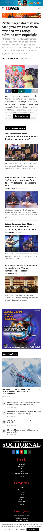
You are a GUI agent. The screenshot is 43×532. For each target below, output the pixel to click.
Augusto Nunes (11, 188)
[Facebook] (13, 452)
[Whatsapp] (25, 452)
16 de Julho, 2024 (26, 58)
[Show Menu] (3, 8)
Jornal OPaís (10, 232)
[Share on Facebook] (8, 91)
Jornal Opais (13, 58)
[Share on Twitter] (14, 91)
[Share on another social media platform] (35, 91)
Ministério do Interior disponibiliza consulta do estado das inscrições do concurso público (16, 392)
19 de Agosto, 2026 (20, 232)
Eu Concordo (33, 529)
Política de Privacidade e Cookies (14, 529)
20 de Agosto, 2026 (22, 142)
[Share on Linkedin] (28, 91)
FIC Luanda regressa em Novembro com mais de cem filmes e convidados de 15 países (21, 268)
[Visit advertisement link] (21, 17)
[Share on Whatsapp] (21, 91)
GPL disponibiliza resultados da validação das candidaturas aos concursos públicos (23, 403)
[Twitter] (17, 452)
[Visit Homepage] (13, 8)
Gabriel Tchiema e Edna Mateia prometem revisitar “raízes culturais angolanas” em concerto (20, 226)
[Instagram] (29, 452)
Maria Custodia (11, 142)
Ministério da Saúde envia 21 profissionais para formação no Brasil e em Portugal (24, 413)
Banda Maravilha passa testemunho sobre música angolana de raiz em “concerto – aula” (21, 136)
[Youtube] (21, 452)
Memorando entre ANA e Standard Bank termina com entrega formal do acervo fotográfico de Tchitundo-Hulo (21, 181)
